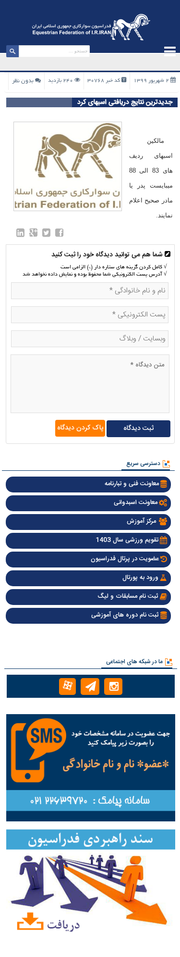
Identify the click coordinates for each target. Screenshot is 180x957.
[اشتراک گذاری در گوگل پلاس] (33, 234)
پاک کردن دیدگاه (80, 428)
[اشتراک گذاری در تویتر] (46, 234)
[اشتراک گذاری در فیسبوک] (59, 234)
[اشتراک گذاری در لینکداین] (20, 234)
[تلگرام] (90, 686)
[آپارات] (67, 686)
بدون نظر (23, 81)
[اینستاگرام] (113, 686)
